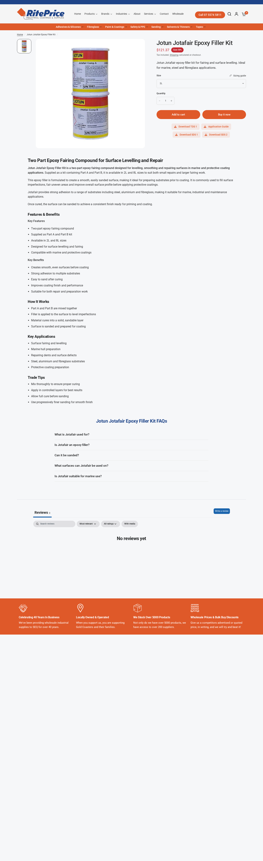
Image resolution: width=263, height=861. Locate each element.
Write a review (221, 511)
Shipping (174, 55)
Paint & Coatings (114, 26)
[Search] (229, 13)
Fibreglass (93, 26)
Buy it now (224, 114)
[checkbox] (129, 524)
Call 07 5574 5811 (210, 14)
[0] (243, 14)
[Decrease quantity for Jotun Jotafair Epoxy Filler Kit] (159, 101)
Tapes (199, 26)
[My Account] (236, 13)
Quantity (161, 93)
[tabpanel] (131, 550)
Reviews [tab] (42, 512)
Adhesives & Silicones (68, 26)
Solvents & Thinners (178, 26)
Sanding (156, 26)
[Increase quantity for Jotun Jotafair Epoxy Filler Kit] (171, 101)
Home (20, 34)
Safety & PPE (137, 26)
